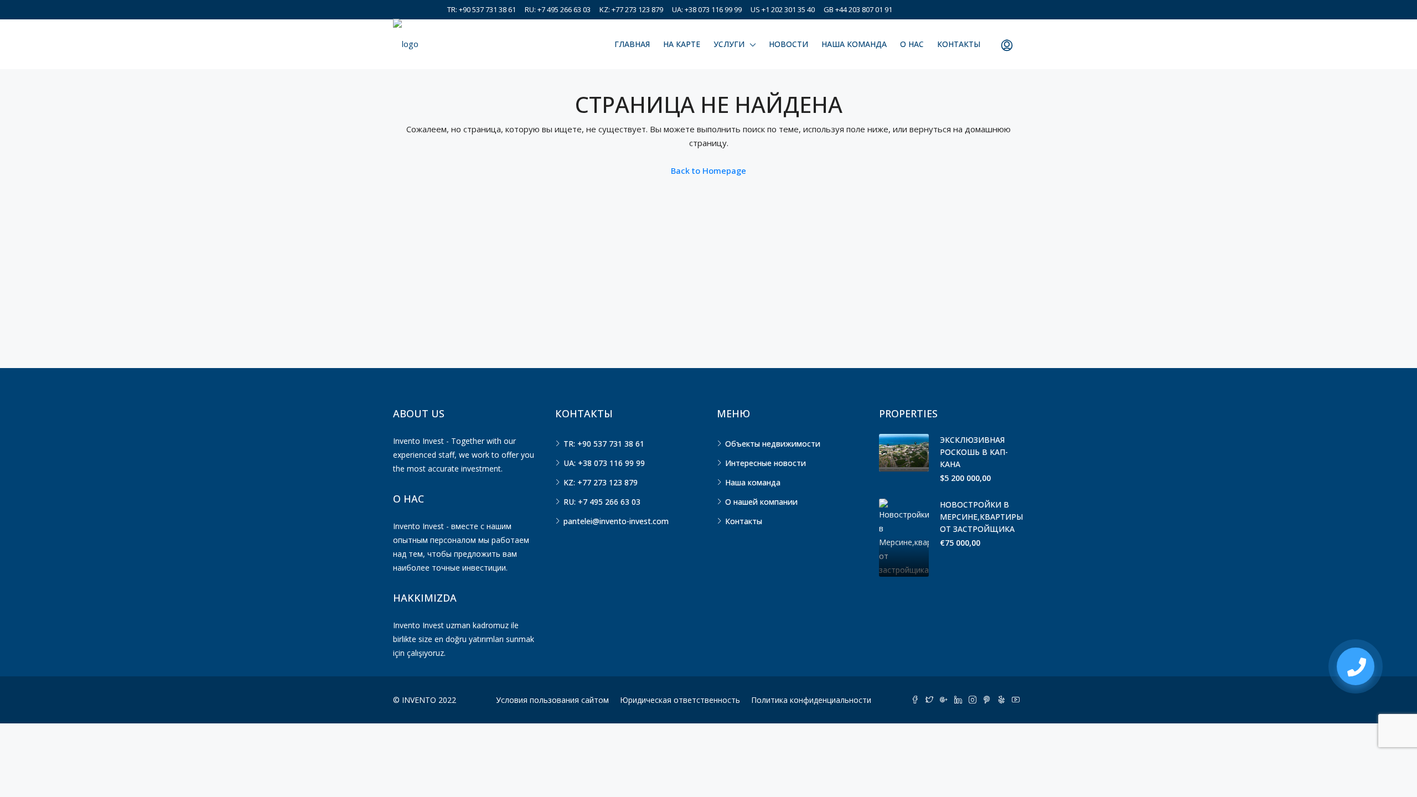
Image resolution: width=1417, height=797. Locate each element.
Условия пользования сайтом (552, 700)
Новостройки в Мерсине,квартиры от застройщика (981, 516)
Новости (788, 44)
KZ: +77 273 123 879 (631, 9)
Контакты (958, 44)
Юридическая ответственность (680, 700)
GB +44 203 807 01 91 (858, 9)
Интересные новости (765, 463)
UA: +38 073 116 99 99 (707, 9)
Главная (632, 44)
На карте (681, 44)
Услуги (728, 44)
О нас (912, 44)
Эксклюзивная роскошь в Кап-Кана (974, 451)
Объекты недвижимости (772, 443)
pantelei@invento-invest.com (616, 521)
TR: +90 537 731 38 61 (481, 9)
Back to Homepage (708, 170)
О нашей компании (761, 501)
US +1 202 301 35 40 (783, 9)
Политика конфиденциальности (811, 700)
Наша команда (854, 44)
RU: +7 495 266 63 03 (558, 9)
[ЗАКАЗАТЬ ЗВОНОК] (1355, 666)
